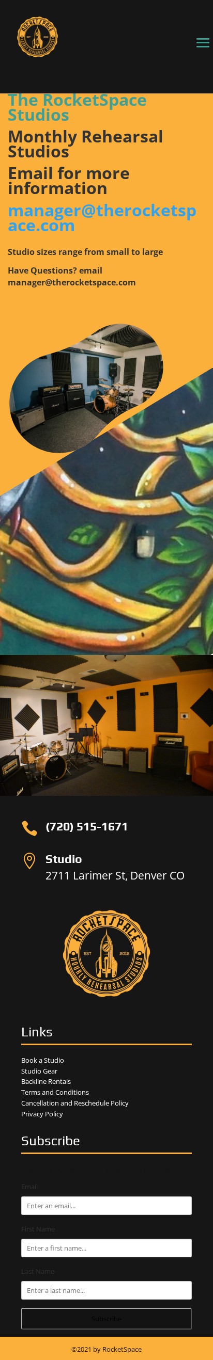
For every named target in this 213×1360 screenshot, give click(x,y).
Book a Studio (42, 1060)
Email (29, 1186)
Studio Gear (39, 1071)
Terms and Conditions (55, 1092)
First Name (38, 1229)
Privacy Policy (42, 1113)
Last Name (37, 1271)
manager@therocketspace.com (102, 217)
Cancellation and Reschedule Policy (75, 1103)
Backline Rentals (46, 1081)
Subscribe (106, 1318)
